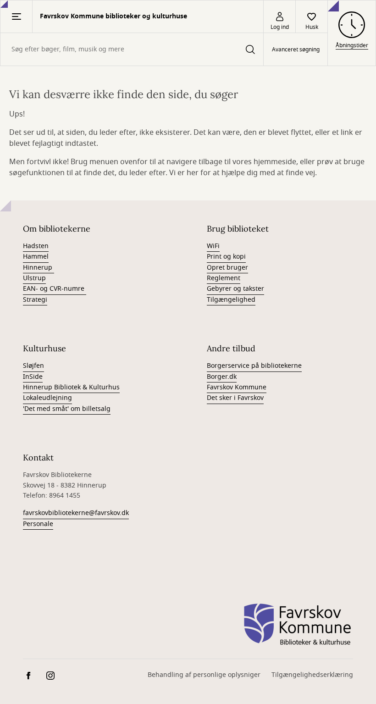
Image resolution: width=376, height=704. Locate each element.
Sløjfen (33, 366)
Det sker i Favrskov (235, 398)
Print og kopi (226, 256)
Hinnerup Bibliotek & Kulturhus (71, 387)
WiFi (213, 246)
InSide (33, 377)
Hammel (36, 256)
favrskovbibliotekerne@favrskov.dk (76, 513)
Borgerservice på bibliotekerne (254, 366)
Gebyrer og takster (235, 289)
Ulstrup (34, 278)
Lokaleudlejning (47, 398)
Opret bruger (227, 267)
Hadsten (36, 246)
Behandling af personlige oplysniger (204, 675)
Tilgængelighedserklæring (312, 675)
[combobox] (131, 49)
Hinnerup (38, 267)
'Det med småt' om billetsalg (67, 409)
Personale (38, 524)
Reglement (223, 278)
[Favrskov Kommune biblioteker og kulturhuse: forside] (297, 625)
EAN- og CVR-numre (54, 289)
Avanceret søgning (296, 49)
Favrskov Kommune (236, 387)
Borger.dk (222, 377)
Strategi (35, 300)
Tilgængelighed (231, 300)
